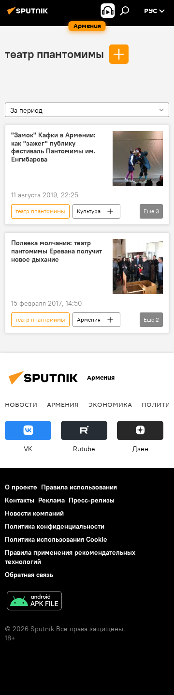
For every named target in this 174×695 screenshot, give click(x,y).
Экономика (110, 404)
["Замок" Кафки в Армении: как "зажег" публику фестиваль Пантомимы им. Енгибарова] (138, 158)
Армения (89, 319)
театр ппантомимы (54, 53)
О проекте (21, 487)
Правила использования (79, 487)
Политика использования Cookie (56, 539)
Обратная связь (29, 574)
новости (21, 404)
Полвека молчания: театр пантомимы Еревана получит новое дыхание (56, 251)
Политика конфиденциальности (54, 526)
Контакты (19, 500)
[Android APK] (34, 602)
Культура (89, 211)
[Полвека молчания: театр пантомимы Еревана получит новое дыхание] (138, 266)
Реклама (51, 500)
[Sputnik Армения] (29, 14)
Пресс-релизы (92, 500)
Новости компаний (34, 513)
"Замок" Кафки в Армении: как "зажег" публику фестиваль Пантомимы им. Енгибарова (53, 147)
